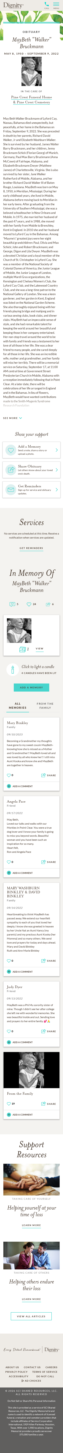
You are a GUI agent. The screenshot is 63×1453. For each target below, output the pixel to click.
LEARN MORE (31, 1225)
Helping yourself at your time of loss (31, 1207)
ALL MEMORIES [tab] (18, 705)
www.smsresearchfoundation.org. (24, 410)
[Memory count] (12, 604)
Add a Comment (23, 786)
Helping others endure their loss (31, 1281)
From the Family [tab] (45, 705)
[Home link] (13, 5)
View (40, 648)
